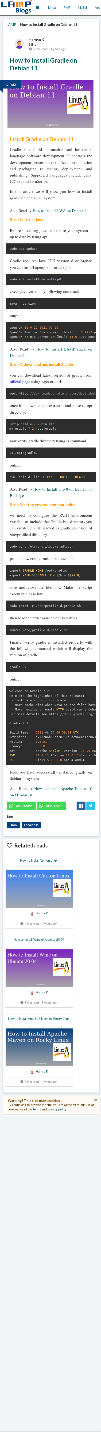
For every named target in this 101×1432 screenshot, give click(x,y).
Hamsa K (36, 39)
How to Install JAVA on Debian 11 (61, 210)
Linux (52, 7)
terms (37, 1109)
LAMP (11, 24)
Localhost (31, 825)
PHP (67, 7)
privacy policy (56, 1109)
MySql (82, 7)
